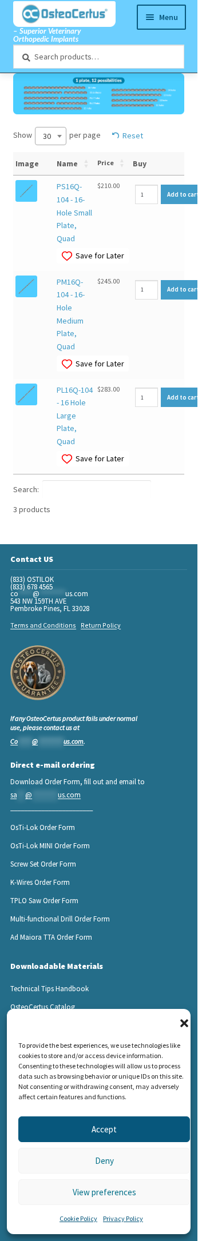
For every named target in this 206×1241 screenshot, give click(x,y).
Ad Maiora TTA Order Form (51, 936)
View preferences (104, 1192)
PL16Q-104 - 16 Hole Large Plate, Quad (75, 416)
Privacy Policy (123, 1218)
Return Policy (101, 625)
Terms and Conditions (43, 625)
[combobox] (50, 136)
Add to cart (183, 194)
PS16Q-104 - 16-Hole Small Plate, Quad (74, 212)
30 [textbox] (47, 136)
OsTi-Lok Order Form (42, 827)
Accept (104, 1129)
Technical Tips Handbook (49, 988)
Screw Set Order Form (43, 863)
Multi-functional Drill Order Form (60, 918)
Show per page (57, 135)
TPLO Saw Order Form (44, 900)
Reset (132, 135)
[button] (184, 1023)
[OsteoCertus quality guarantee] (37, 673)
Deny (104, 1160)
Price (105, 162)
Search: (26, 489)
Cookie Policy (78, 1218)
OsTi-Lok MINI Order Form (50, 845)
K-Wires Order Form (40, 882)
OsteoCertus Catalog (42, 1006)
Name (67, 163)
